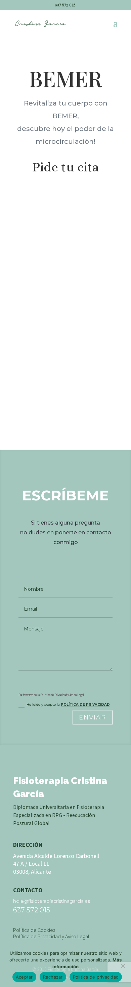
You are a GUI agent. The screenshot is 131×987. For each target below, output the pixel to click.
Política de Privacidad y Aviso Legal (51, 936)
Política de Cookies (34, 930)
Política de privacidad (96, 977)
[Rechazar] (122, 965)
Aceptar (24, 977)
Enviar (92, 717)
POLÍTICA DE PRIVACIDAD (85, 704)
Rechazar (53, 977)
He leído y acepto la (68, 704)
